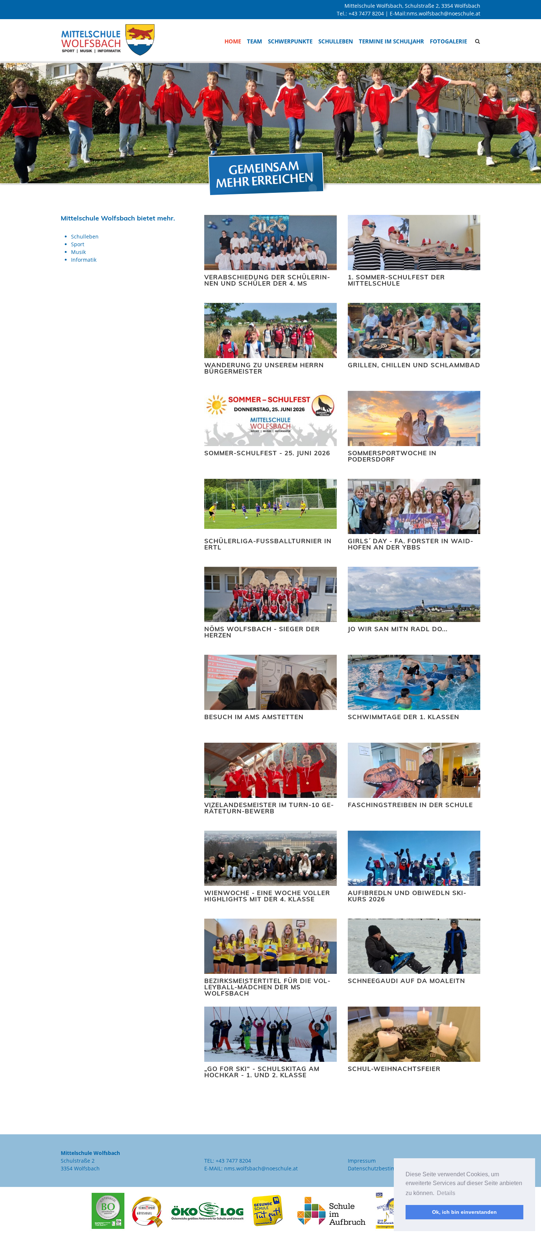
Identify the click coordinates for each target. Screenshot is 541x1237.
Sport (77, 244)
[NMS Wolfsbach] (108, 39)
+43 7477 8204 (366, 13)
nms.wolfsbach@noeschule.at (443, 13)
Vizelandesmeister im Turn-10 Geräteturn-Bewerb (268, 808)
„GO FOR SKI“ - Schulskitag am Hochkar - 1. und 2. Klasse (261, 1072)
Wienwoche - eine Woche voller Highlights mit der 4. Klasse (267, 896)
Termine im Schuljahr (391, 41)
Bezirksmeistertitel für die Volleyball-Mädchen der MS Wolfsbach (267, 987)
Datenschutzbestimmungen (382, 1168)
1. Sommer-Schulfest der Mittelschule (396, 280)
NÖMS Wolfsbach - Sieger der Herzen (262, 632)
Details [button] (446, 1193)
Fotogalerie (448, 41)
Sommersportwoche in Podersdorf (392, 456)
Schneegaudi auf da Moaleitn (406, 981)
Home (232, 41)
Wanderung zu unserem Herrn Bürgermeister (264, 368)
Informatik (83, 259)
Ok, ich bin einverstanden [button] (464, 1212)
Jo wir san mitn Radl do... (398, 629)
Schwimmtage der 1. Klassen (403, 717)
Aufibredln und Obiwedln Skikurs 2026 (407, 896)
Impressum (362, 1160)
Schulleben (335, 41)
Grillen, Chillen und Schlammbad (414, 365)
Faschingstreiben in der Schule (410, 805)
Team (254, 41)
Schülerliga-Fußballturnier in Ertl (268, 544)
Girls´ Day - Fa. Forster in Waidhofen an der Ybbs (410, 544)
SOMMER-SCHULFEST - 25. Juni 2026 (267, 453)
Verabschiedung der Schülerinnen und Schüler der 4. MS (267, 280)
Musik (78, 251)
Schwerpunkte (290, 41)
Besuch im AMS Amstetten (254, 717)
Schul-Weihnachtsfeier (394, 1068)
